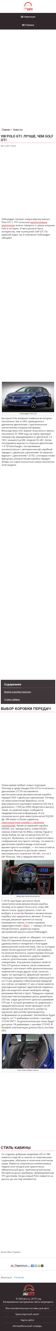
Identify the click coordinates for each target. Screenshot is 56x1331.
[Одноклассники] (39, 1265)
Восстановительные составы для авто (27, 1308)
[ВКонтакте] (32, 1265)
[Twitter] (35, 1265)
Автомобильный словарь (27, 1325)
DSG (25, 925)
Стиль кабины (12, 699)
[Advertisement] (23, 79)
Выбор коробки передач (17, 692)
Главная (6, 129)
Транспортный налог (27, 1314)
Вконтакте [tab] (6, 1277)
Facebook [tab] (19, 1277)
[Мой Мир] (42, 1265)
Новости (18, 129)
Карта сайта (27, 1320)
